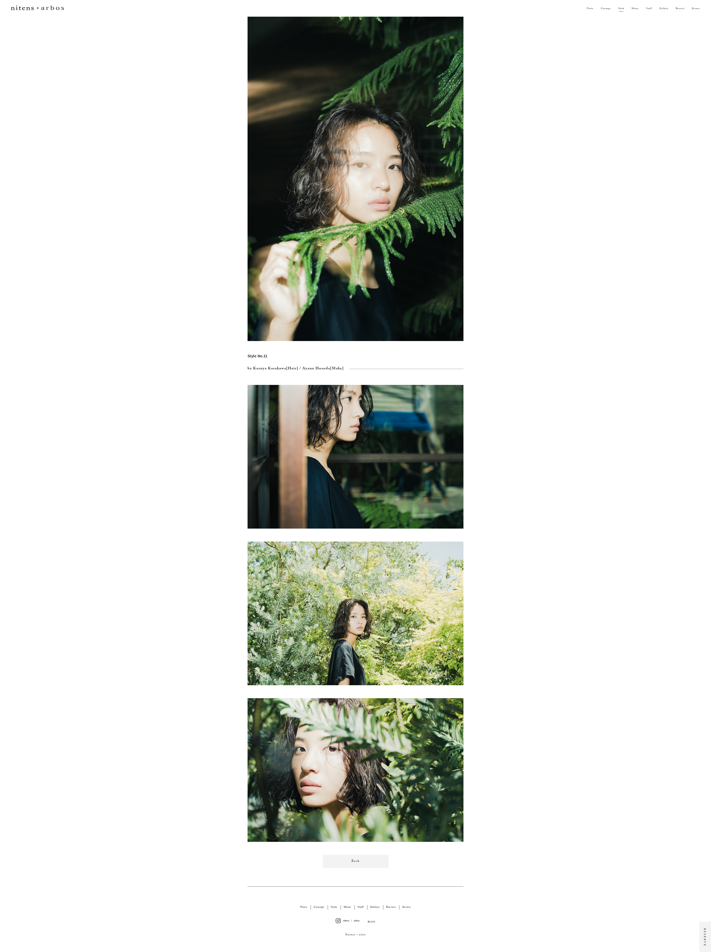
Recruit (680, 9)
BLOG (371, 922)
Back (355, 861)
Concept (606, 9)
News (590, 9)
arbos (357, 920)
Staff (649, 9)
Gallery (663, 9)
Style (621, 9)
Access (696, 9)
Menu (635, 9)
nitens (346, 920)
